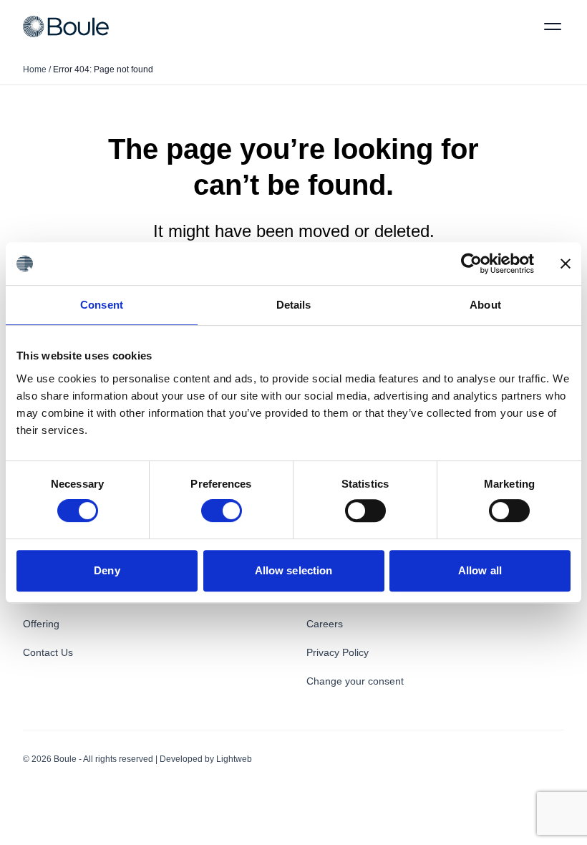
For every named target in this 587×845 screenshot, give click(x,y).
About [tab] (485, 305)
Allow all (480, 570)
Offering (41, 623)
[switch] (221, 510)
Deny (107, 570)
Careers (324, 623)
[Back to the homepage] (66, 26)
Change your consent (355, 681)
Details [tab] (293, 305)
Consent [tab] (101, 305)
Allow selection (294, 570)
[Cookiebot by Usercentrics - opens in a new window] (471, 263)
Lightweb (234, 759)
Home (35, 69)
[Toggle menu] (552, 26)
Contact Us (48, 652)
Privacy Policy (337, 652)
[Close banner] (566, 264)
